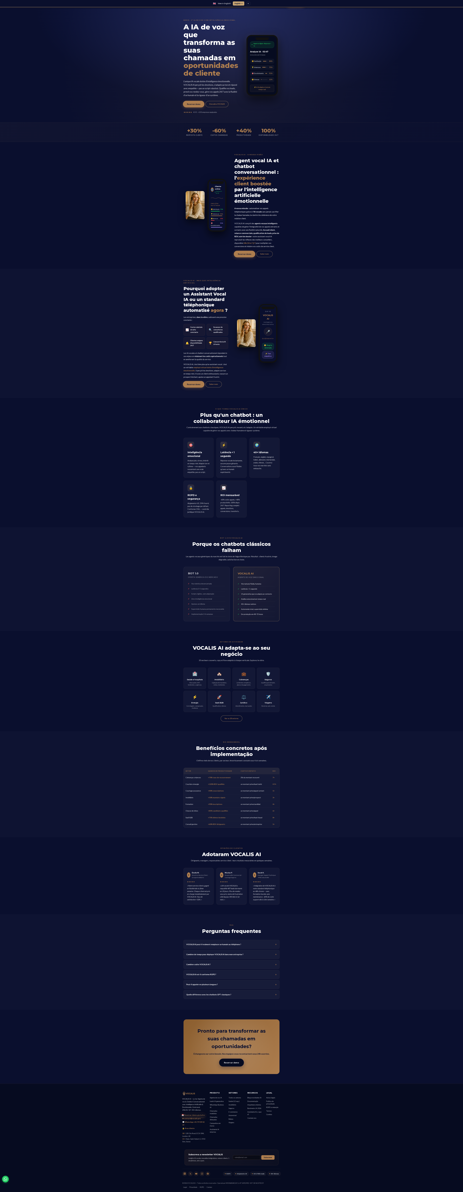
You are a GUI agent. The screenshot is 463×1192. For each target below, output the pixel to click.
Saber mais (264, 254)
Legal (185, 1187)
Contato (209, 1187)
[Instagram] (202, 1173)
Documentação (252, 1101)
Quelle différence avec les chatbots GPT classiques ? (208, 994)
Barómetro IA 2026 (254, 1108)
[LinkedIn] (184, 1173)
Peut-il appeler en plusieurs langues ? (202, 984)
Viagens (231, 1122)
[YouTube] (196, 1173)
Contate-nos (251, 1118)
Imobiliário (232, 1105)
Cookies (269, 1114)
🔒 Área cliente (188, 1128)
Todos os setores (235, 1098)
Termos (269, 1111)
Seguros (231, 1108)
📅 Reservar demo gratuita (193, 1115)
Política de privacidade (270, 1102)
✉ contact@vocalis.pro (191, 1118)
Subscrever (268, 1157)
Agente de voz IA (216, 1098)
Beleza (231, 1119)
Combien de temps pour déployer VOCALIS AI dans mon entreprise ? (214, 954)
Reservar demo (193, 104)
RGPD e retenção (272, 1107)
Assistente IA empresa (214, 1130)
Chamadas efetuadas (213, 1118)
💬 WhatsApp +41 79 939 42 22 (193, 1123)
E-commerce (233, 1112)
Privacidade (193, 1187)
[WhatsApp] (5, 1179)
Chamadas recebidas (213, 1112)
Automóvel (232, 1115)
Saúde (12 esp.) (234, 1101)
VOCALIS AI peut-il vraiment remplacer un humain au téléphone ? (213, 944)
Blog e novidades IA (254, 1098)
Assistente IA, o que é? (254, 1113)
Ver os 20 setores (231, 718)
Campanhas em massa (215, 1124)
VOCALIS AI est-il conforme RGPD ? (201, 974)
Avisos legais (270, 1098)
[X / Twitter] (190, 1173)
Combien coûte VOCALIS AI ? (198, 964)
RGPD (202, 1187)
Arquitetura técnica (254, 1105)
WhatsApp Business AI (217, 1106)
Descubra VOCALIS (217, 104)
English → (239, 3)
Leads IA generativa (217, 1101)
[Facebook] (207, 1173)
